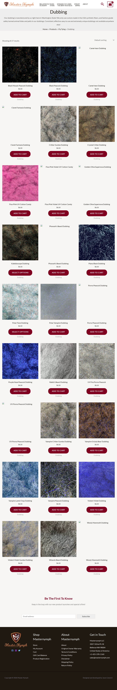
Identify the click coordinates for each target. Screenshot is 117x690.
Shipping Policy (67, 662)
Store (52, 5)
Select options (20, 272)
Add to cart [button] (20, 95)
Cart (35, 652)
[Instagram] (16, 650)
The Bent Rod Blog (64, 5)
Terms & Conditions (69, 652)
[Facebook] (12, 650)
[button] (102, 4)
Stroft (77, 4)
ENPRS (77, 5)
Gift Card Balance (40, 655)
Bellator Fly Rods (47, 4)
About (85, 4)
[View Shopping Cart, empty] (110, 4)
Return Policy (66, 665)
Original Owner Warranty (71, 648)
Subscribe (86, 616)
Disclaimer (65, 659)
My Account (38, 648)
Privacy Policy (66, 655)
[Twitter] (19, 650)
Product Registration (41, 659)
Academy (43, 5)
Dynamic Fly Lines (64, 4)
